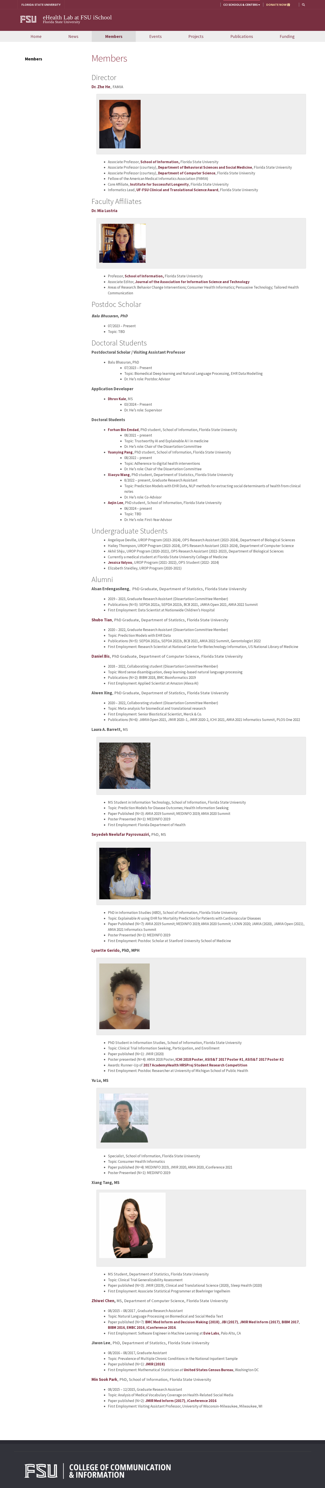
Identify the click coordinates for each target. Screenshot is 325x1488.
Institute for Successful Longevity (159, 184)
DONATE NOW (276, 5)
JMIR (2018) (155, 1364)
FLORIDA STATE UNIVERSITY (41, 5)
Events (155, 36)
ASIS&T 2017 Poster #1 (224, 1059)
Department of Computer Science (186, 173)
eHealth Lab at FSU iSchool (77, 17)
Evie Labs (211, 1333)
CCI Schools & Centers (240, 5)
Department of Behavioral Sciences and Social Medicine (205, 167)
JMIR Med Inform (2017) (260, 1322)
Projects (195, 36)
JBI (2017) (229, 1322)
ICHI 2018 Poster (189, 1059)
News (73, 36)
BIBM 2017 (290, 1322)
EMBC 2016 (136, 1327)
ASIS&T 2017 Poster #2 (264, 1059)
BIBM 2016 (116, 1327)
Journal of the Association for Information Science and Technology (192, 281)
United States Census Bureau (208, 1369)
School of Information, (160, 161)
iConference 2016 (161, 1327)
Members (113, 36)
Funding (287, 36)
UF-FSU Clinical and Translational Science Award (177, 189)
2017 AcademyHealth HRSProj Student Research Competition (195, 1065)
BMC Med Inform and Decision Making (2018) (182, 1322)
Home (36, 36)
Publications (241, 36)
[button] (303, 4)
